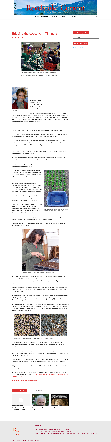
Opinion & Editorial (59, 17)
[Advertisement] (55, 24)
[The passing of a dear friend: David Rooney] (40, 400)
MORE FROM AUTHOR (35, 391)
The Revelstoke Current (79, 48)
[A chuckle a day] (60, 400)
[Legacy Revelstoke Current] (55, 7)
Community (45, 17)
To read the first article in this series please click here (26, 380)
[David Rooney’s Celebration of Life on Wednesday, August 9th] (21, 400)
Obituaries (72, 17)
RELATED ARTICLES (19, 391)
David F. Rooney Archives (18, 405)
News (37, 17)
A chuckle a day (55, 407)
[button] (97, 17)
